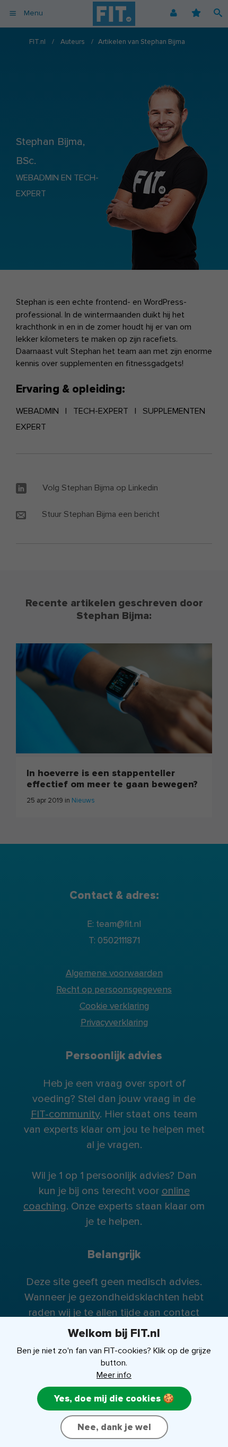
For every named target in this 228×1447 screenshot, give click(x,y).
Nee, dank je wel (114, 1427)
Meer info (114, 1375)
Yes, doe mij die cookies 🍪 (114, 1398)
